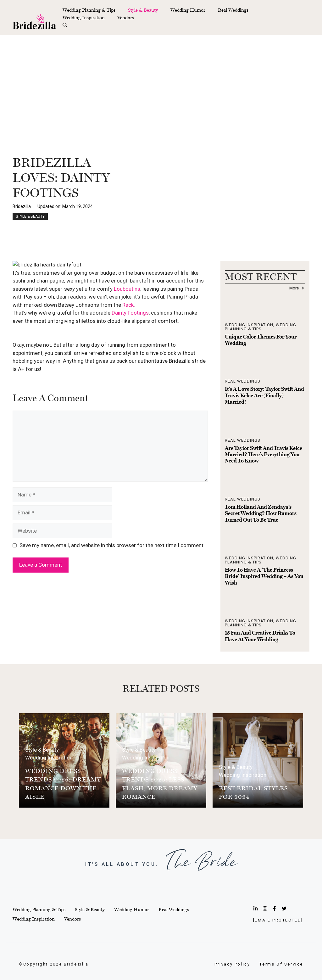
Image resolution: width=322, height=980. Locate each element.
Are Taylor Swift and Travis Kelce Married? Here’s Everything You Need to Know (263, 454)
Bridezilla (22, 206)
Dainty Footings (130, 313)
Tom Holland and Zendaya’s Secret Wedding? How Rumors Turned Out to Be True (261, 513)
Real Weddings (233, 10)
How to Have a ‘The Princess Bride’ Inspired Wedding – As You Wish (264, 576)
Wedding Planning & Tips (89, 10)
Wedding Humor (187, 10)
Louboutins (127, 289)
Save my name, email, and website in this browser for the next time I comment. (112, 545)
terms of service (281, 964)
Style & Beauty (143, 10)
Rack (128, 305)
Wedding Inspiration (84, 17)
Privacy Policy (232, 964)
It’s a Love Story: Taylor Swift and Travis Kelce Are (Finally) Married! (264, 395)
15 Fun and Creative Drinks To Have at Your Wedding (260, 636)
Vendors (125, 17)
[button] (65, 25)
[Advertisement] (161, 82)
